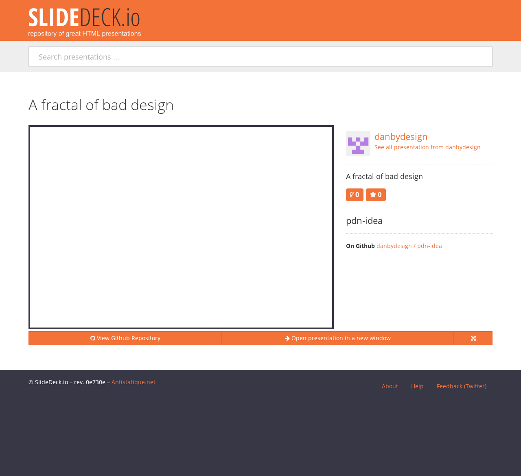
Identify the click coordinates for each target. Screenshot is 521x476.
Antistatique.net (133, 382)
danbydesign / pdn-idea (409, 246)
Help (417, 386)
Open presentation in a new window (340, 338)
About (390, 386)
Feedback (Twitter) (461, 386)
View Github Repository (127, 338)
